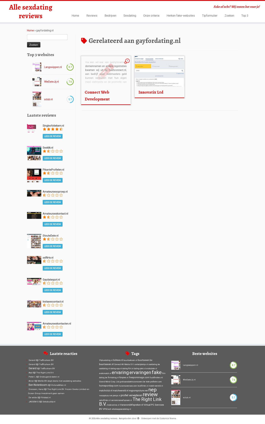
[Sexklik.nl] (34, 152)
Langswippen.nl (53, 67)
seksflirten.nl (105, 400)
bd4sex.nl (118, 360)
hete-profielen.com (154, 382)
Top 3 (244, 15)
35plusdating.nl (106, 360)
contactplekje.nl (141, 364)
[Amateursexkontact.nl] (34, 215)
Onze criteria (151, 15)
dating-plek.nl (140, 368)
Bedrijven (110, 15)
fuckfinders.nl (156, 377)
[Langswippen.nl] (36, 67)
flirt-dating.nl (113, 377)
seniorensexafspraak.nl (121, 400)
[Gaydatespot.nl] (34, 281)
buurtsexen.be (145, 360)
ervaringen (140, 372)
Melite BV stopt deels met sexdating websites (59, 381)
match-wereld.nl (156, 386)
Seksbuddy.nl (49, 402)
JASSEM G (34, 402)
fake (157, 372)
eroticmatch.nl (105, 373)
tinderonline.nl (113, 405)
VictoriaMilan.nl (58, 385)
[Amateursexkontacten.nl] (34, 325)
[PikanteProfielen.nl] (34, 174)
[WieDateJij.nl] (36, 81)
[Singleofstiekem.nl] (31, 128)
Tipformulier (209, 15)
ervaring (120, 372)
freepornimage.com (139, 377)
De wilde (33, 397)
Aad (30, 373)
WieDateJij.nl (51, 81)
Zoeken (229, 15)
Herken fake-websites (181, 15)
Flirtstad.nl (46, 397)
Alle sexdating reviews (30, 11)
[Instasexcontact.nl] (34, 303)
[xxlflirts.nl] (34, 259)
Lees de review (52, 136)
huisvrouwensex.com (128, 386)
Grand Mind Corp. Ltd (109, 381)
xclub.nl (48, 99)
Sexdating (129, 15)
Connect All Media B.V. (124, 364)
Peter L (32, 377)
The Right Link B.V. (45, 373)
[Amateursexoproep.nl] (34, 193)
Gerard (32, 360)
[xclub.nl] (36, 99)
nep (152, 390)
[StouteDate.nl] (34, 240)
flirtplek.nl (123, 377)
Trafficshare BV (46, 360)
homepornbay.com (108, 386)
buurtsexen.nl (106, 364)
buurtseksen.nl (130, 360)
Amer (31, 381)
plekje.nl (116, 395)
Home (75, 15)
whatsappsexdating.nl (121, 409)
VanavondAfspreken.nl (131, 405)
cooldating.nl (104, 368)
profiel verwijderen (131, 395)
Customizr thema (168, 418)
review (150, 394)
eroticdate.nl (151, 368)
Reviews (91, 15)
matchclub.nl (105, 390)
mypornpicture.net (138, 390)
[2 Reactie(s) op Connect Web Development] (128, 64)
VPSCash (107, 409)
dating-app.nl (116, 368)
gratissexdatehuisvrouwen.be (132, 382)
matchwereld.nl (120, 390)
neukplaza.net (105, 395)
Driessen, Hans (36, 389)
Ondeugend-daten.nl (49, 377)
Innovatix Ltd (150, 92)
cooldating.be (154, 364)
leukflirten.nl (143, 386)
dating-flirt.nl (127, 368)
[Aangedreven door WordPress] (138, 418)
